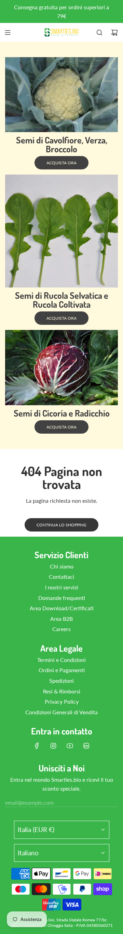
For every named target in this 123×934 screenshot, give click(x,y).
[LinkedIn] (86, 745)
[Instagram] (53, 745)
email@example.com (29, 802)
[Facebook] (36, 745)
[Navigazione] (7, 32)
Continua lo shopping (61, 524)
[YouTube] (69, 745)
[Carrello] (114, 32)
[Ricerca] (99, 32)
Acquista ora (61, 162)
